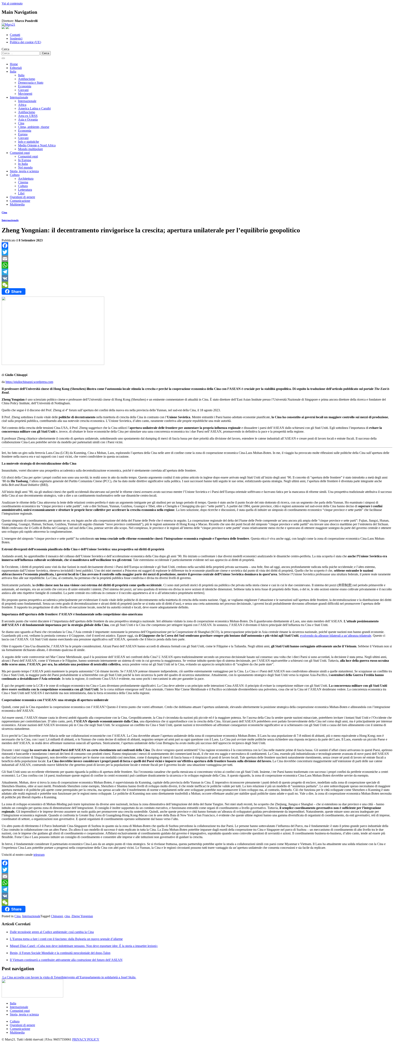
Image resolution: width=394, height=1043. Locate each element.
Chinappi (57, 916)
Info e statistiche (28, 141)
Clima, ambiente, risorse (33, 127)
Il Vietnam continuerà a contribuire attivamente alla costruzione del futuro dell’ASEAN (66, 960)
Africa (22, 104)
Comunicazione (20, 200)
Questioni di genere (22, 197)
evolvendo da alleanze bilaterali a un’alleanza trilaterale (335, 635)
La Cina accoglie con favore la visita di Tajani (32, 977)
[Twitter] (197, 252)
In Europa (24, 160)
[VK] (197, 278)
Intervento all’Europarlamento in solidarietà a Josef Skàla (99, 977)
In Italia (23, 164)
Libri (21, 193)
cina (67, 916)
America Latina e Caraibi (34, 108)
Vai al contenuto (12, 3)
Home (14, 64)
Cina (21, 123)
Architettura (25, 178)
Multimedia (17, 204)
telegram (39, 854)
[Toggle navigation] (3, 58)
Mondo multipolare (30, 149)
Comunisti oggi (20, 152)
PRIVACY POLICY (85, 1039)
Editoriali (16, 68)
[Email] (197, 258)
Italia (13, 71)
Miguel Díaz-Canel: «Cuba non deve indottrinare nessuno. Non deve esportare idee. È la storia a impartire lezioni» (84, 946)
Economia (24, 86)
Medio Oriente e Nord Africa (37, 145)
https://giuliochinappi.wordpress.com (29, 382)
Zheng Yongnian (82, 916)
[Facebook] (197, 245)
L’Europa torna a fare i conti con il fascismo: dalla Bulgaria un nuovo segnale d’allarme (66, 939)
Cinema (23, 182)
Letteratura (25, 189)
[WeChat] (197, 285)
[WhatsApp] (197, 265)
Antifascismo (26, 79)
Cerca (5, 49)
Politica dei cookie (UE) (25, 42)
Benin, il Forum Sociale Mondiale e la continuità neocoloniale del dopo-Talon (60, 953)
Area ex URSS (28, 116)
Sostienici (16, 38)
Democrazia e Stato (30, 82)
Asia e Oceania (28, 119)
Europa (22, 134)
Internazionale (19, 97)
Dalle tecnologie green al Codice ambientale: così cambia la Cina (52, 932)
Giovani (23, 90)
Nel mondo (25, 167)
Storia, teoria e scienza (24, 171)
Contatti (15, 35)
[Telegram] (197, 271)
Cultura (14, 175)
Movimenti (25, 93)
